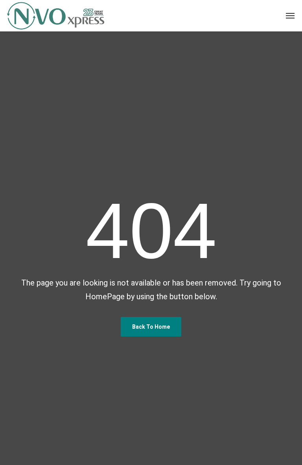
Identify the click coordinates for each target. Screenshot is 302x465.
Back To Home (151, 327)
